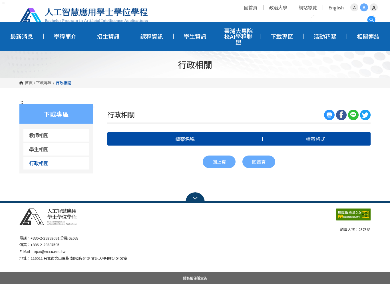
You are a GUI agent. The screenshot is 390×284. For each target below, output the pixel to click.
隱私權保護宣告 (195, 278)
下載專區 (281, 36)
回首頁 (251, 7)
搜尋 (371, 20)
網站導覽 (308, 7)
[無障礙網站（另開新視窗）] (353, 216)
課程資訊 (151, 36)
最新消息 (21, 36)
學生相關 (39, 149)
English (336, 7)
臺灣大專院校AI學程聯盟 (238, 36)
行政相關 (39, 163)
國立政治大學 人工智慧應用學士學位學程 (83, 15)
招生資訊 (108, 36)
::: (3, 2)
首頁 (29, 83)
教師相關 (39, 135)
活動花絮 (324, 36)
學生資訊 (195, 36)
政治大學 (278, 7)
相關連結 (368, 36)
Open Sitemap (195, 197)
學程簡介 (65, 36)
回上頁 (219, 161)
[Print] (329, 115)
